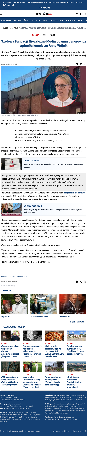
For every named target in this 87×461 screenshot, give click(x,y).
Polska (17, 28)
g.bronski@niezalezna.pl (23, 406)
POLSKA (17, 20)
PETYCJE (36, 20)
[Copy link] (85, 64)
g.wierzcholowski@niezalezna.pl (12, 400)
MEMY (46, 20)
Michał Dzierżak (11, 64)
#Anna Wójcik (22, 276)
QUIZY (60, 20)
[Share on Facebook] (77, 64)
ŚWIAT (27, 20)
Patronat (56, 431)
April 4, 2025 (59, 140)
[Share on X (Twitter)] (81, 64)
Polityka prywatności (79, 431)
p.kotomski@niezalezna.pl (21, 408)
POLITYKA (70, 20)
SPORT (81, 20)
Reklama (65, 431)
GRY (53, 20)
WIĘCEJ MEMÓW (77, 322)
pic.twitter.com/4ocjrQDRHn (27, 137)
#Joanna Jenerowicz (8, 276)
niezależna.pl (7, 28)
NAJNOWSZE (5, 20)
